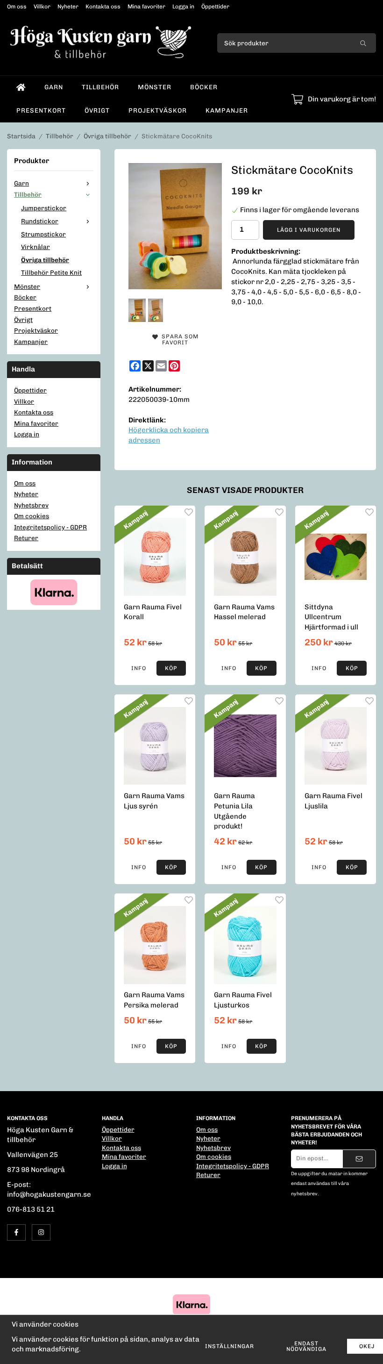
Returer (26, 538)
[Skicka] (359, 1159)
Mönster (154, 87)
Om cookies (31, 516)
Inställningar (229, 1346)
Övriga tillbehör (45, 260)
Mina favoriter (146, 6)
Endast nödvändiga (306, 1346)
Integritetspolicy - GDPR (50, 527)
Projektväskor (157, 110)
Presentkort (41, 110)
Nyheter (67, 6)
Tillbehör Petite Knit (51, 272)
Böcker (204, 87)
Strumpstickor (43, 234)
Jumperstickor (43, 208)
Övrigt (97, 110)
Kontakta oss (103, 6)
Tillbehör (100, 87)
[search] (363, 43)
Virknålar (35, 246)
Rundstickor (39, 221)
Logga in (183, 6)
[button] (171, 668)
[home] (21, 87)
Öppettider (215, 6)
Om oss (17, 6)
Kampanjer (227, 110)
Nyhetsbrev (31, 505)
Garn (53, 87)
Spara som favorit (178, 339)
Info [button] (138, 668)
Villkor (42, 6)
